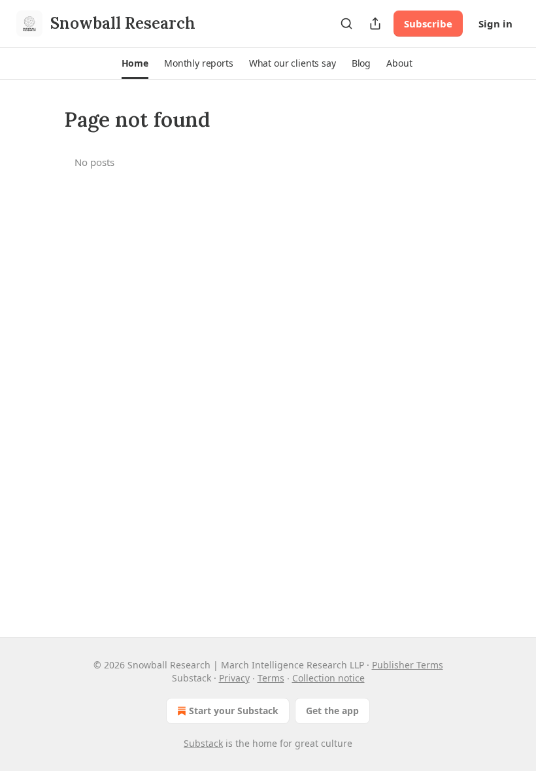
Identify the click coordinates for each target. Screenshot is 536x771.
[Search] (346, 23)
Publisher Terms (407, 665)
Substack (203, 743)
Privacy (234, 678)
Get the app (332, 710)
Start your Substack (233, 710)
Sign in (495, 23)
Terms (271, 678)
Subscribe (428, 23)
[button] (135, 63)
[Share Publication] (375, 23)
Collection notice (328, 678)
